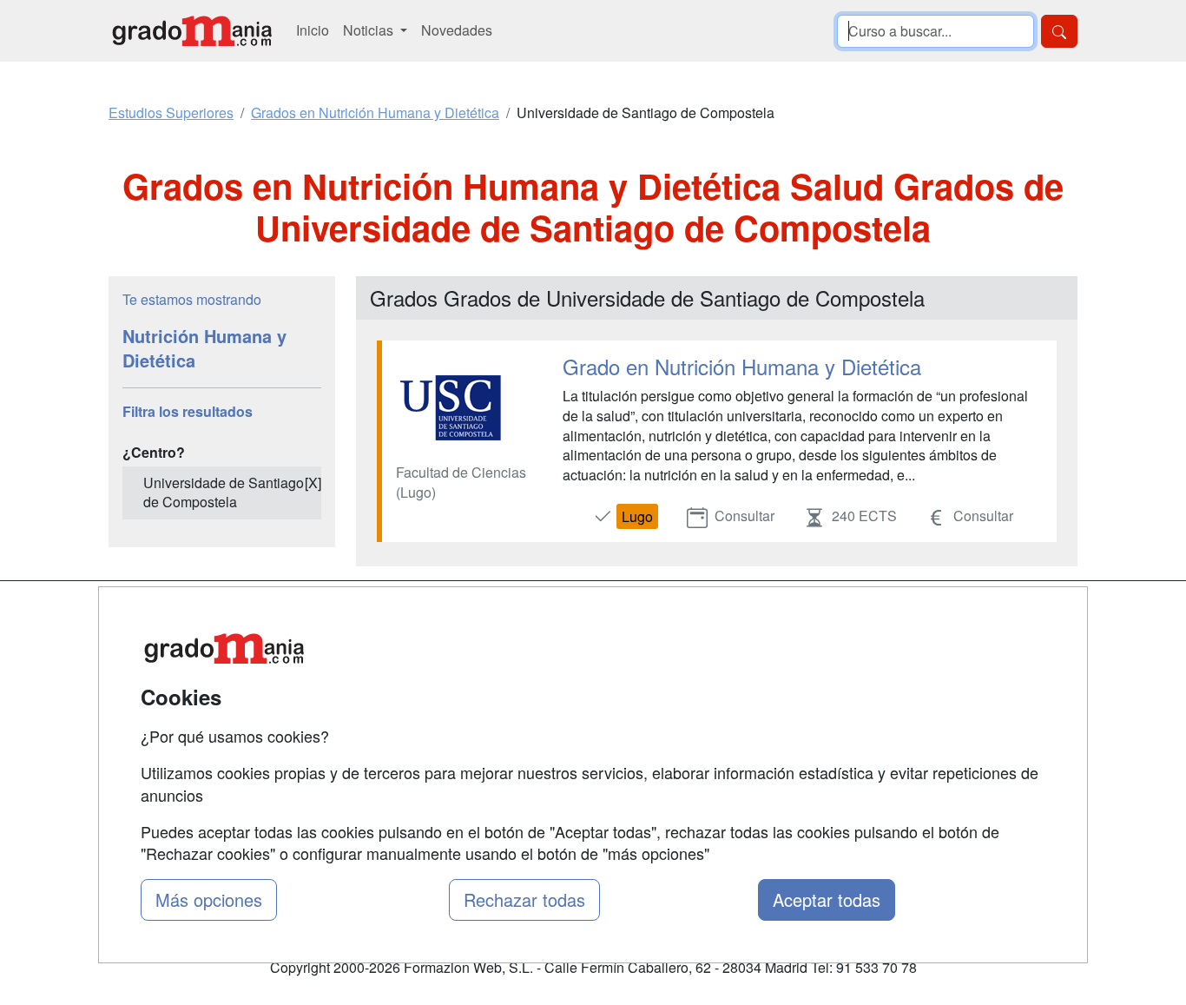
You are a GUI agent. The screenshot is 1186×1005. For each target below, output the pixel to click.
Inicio (312, 30)
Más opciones (208, 899)
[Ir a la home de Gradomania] (192, 31)
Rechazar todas (524, 899)
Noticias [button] (370, 30)
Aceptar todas (826, 899)
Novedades (456, 30)
